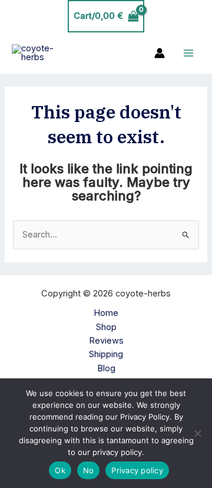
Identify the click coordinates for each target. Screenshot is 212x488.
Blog (106, 368)
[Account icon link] (159, 53)
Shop (106, 327)
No (88, 470)
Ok (60, 470)
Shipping (106, 354)
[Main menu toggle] (188, 53)
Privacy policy (137, 470)
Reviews (106, 340)
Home (106, 313)
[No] (197, 433)
